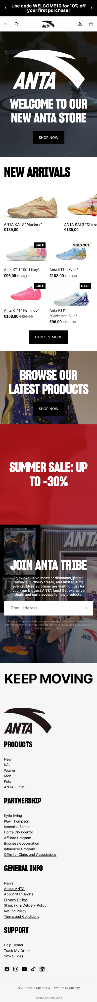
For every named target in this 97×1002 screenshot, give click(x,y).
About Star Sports (18, 894)
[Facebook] (7, 969)
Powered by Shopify (65, 988)
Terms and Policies (48, 998)
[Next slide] (91, 8)
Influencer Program (19, 849)
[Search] (16, 24)
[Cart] (91, 24)
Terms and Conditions (21, 916)
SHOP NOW (48, 137)
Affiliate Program (17, 838)
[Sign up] (85, 608)
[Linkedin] (42, 969)
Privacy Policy (15, 900)
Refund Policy (15, 911)
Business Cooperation (21, 843)
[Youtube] (24, 969)
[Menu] (5, 24)
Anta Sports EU (39, 988)
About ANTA (14, 888)
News (8, 883)
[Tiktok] (33, 969)
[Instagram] (16, 969)
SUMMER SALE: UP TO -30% (48, 474)
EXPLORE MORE (48, 337)
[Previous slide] (5, 8)
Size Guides (13, 956)
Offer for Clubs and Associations (30, 854)
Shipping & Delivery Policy (25, 905)
